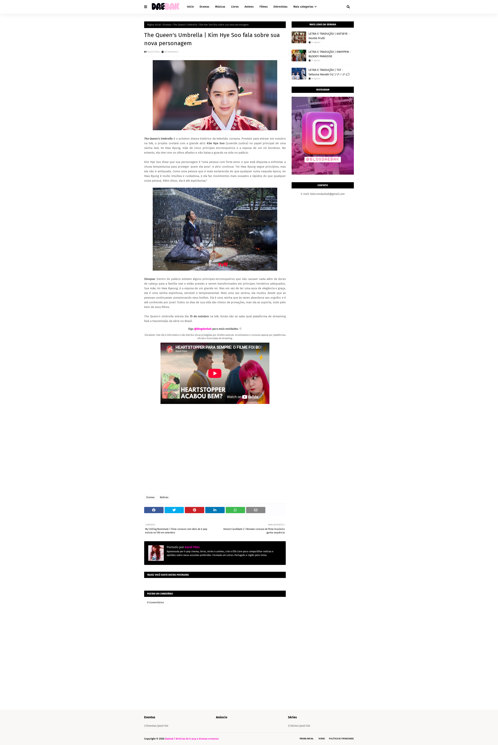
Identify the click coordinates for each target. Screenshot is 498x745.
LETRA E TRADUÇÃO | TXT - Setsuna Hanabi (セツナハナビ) (329, 72)
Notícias (164, 497)
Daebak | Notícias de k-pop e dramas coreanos (192, 738)
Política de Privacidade (341, 738)
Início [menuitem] (190, 6)
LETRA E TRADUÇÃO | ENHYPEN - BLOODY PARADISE (330, 54)
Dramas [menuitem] (204, 6)
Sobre (321, 738)
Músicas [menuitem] (220, 6)
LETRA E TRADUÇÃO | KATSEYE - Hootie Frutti (329, 36)
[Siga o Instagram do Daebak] (323, 173)
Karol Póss (153, 51)
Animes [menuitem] (249, 6)
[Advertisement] (215, 449)
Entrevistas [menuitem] (281, 6)
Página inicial (154, 24)
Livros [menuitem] (235, 6)
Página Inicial (307, 738)
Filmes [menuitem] (264, 6)
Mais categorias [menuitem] (303, 6)
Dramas (167, 24)
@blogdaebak (203, 329)
